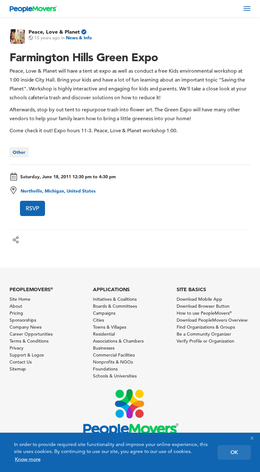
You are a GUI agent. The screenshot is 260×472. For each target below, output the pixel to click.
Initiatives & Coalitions (115, 299)
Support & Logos (27, 355)
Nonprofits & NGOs (113, 362)
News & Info (79, 38)
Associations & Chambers (118, 341)
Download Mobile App (199, 299)
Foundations (105, 369)
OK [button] (234, 452)
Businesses (103, 348)
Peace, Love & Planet (54, 32)
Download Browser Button (203, 306)
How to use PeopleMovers (204, 313)
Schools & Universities (115, 376)
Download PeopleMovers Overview (212, 320)
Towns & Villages (109, 327)
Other (19, 152)
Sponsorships (23, 320)
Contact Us (21, 362)
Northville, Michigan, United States (58, 191)
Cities (98, 320)
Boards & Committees (115, 306)
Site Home (20, 299)
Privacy (16, 348)
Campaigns (104, 313)
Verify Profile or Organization (205, 341)
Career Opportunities (31, 334)
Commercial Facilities (114, 355)
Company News (26, 327)
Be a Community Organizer (204, 334)
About (16, 306)
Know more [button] (28, 459)
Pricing (16, 313)
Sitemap (18, 369)
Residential (104, 334)
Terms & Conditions (29, 341)
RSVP (32, 208)
